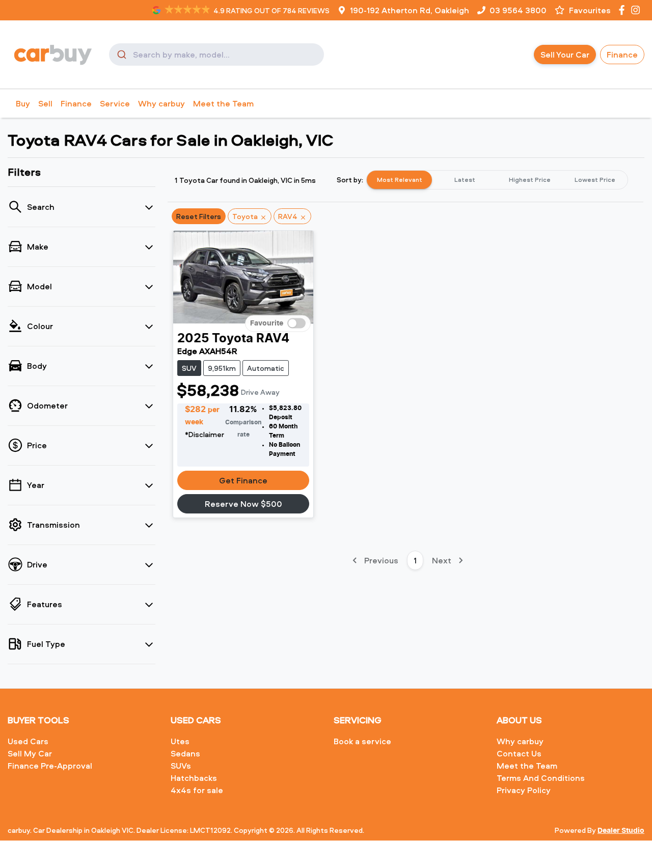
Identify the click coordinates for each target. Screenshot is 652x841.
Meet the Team (223, 103)
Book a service (362, 741)
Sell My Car (30, 753)
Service (115, 103)
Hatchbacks (194, 777)
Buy (23, 103)
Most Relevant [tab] (399, 179)
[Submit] (121, 54)
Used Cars (28, 741)
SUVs (181, 765)
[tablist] (497, 179)
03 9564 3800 (518, 10)
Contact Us (519, 753)
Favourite (266, 323)
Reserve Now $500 (243, 503)
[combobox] (216, 54)
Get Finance (243, 480)
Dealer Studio (620, 830)
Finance (622, 54)
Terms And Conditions (541, 777)
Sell (45, 103)
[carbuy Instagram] (637, 10)
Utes (180, 741)
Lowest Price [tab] (595, 179)
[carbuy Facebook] (624, 10)
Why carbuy (161, 103)
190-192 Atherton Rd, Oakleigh (409, 10)
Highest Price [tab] (530, 179)
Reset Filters (198, 216)
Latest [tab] (464, 179)
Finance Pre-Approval (50, 765)
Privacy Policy (524, 790)
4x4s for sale (197, 790)
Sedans (185, 753)
